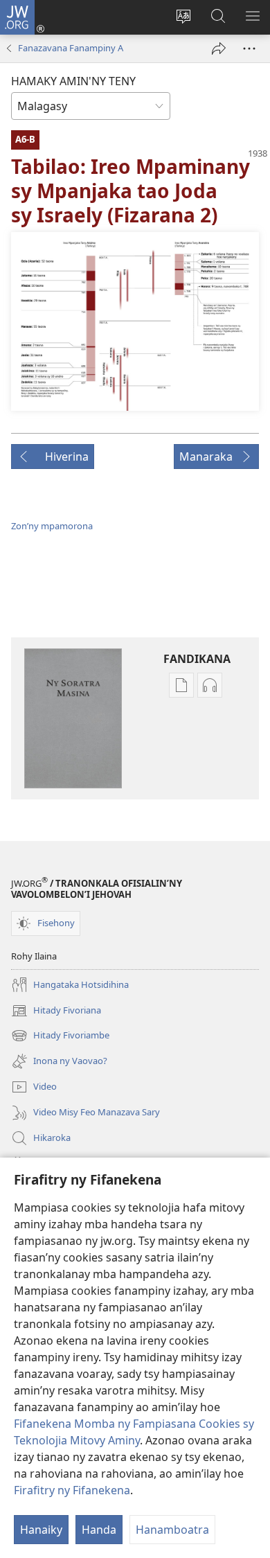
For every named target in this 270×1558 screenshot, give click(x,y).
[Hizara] (218, 48)
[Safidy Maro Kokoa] (249, 48)
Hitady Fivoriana (56, 1011)
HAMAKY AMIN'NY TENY (73, 81)
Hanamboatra (172, 1529)
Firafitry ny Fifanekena (72, 1490)
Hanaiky (41, 1529)
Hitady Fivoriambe (60, 1036)
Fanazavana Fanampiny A (70, 48)
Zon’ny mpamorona (52, 526)
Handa (99, 1529)
